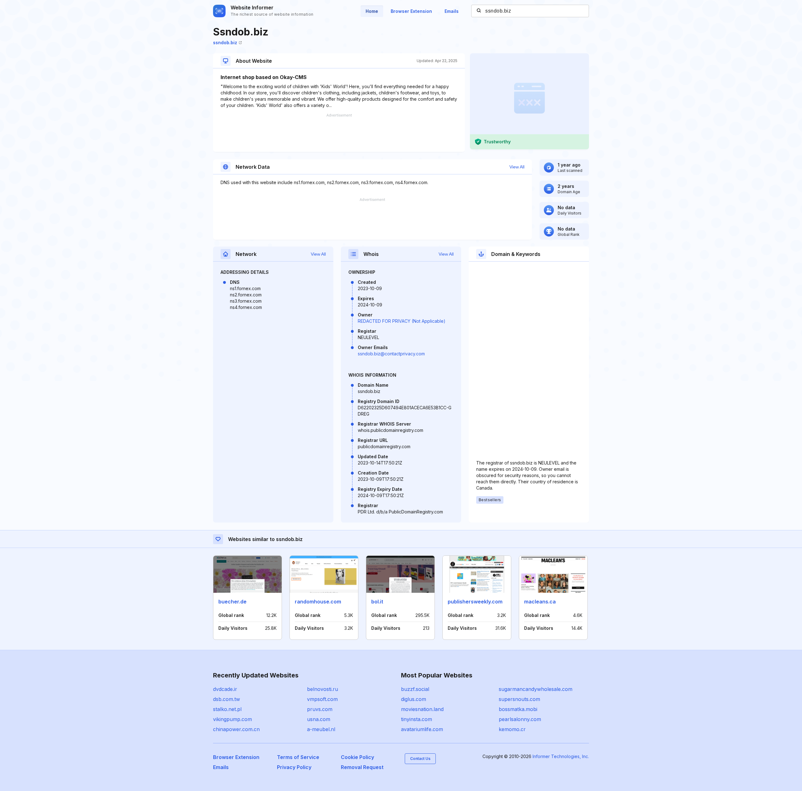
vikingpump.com (232, 719)
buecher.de (232, 601)
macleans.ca (540, 601)
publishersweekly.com (475, 601)
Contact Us (420, 758)
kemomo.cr (512, 729)
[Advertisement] (339, 133)
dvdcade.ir (225, 689)
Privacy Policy (294, 767)
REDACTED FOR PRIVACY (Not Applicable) (401, 321)
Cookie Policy (357, 757)
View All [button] (516, 166)
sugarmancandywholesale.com (535, 689)
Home (372, 11)
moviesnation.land (422, 709)
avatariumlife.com (422, 729)
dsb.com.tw (226, 699)
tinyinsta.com (416, 719)
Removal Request (362, 767)
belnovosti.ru (322, 689)
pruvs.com (319, 709)
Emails (452, 11)
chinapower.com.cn (236, 729)
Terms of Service (298, 757)
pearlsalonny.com (520, 719)
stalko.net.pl (227, 709)
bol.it (377, 601)
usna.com (318, 719)
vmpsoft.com (322, 699)
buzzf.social (415, 689)
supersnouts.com (519, 699)
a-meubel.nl (321, 729)
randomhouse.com (318, 601)
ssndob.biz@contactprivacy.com (391, 353)
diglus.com (413, 699)
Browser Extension (411, 11)
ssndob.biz (225, 42)
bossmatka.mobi (518, 709)
